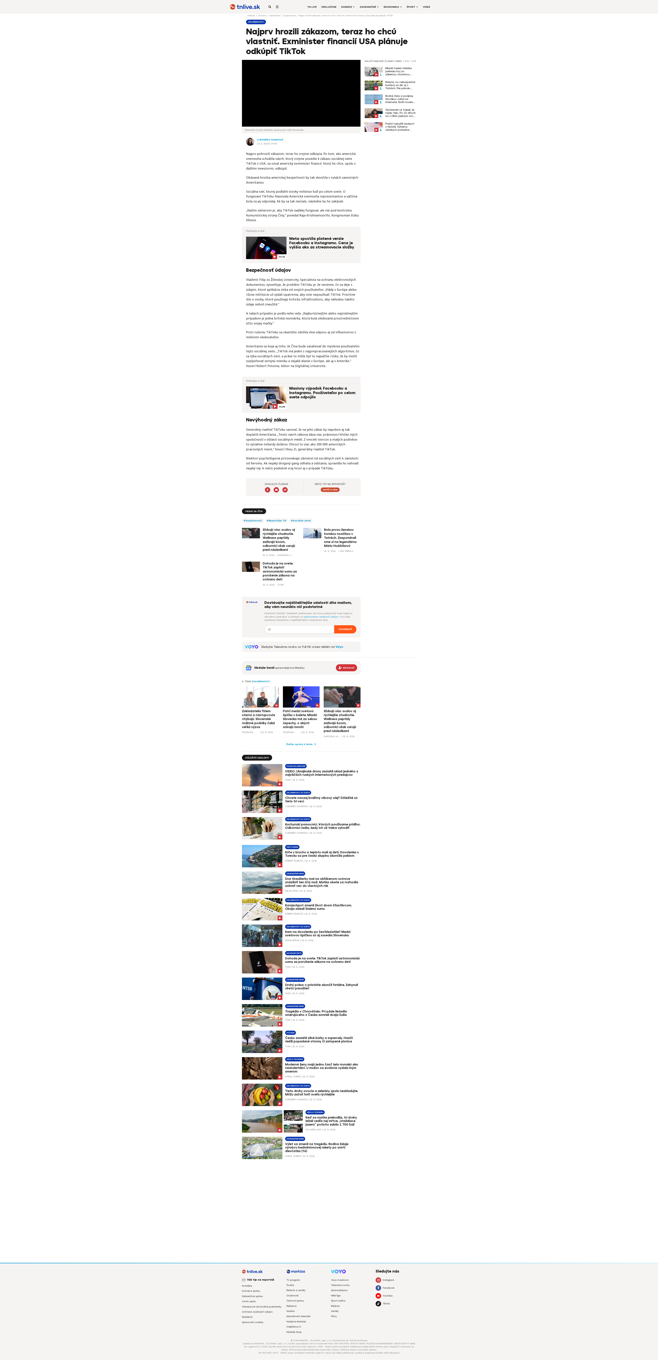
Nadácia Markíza (296, 1321)
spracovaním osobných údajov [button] (321, 616)
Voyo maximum (340, 1280)
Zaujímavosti (289, 15)
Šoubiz (290, 1285)
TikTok (386, 1303)
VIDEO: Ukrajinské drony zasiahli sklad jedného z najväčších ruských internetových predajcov (321, 773)
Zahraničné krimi (295, 874)
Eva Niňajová (313, 1129)
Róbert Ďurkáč (294, 860)
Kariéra (291, 1311)
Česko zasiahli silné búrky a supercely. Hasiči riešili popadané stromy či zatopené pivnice (319, 1039)
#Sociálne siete (301, 520)
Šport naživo (338, 1300)
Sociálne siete (294, 953)
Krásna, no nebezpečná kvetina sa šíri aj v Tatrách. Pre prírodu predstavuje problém (400, 85)
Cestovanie (292, 847)
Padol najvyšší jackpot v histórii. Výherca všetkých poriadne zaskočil (399, 126)
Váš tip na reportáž (260, 1279)
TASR (287, 780)
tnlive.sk (251, 15)
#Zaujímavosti (253, 520)
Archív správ (249, 1301)
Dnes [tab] (398, 61)
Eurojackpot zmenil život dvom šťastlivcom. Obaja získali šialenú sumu (318, 907)
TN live (312, 6)
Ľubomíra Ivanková (270, 139)
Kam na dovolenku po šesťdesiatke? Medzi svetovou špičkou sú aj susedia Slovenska (317, 933)
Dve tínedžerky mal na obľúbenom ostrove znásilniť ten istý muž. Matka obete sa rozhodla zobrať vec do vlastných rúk (321, 882)
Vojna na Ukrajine (296, 766)
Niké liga (336, 1295)
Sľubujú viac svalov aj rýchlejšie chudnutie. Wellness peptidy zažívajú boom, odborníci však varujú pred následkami (279, 540)
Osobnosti (292, 1295)
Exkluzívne (328, 6)
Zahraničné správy (252, 1296)
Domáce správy (251, 1291)
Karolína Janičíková (332, 736)
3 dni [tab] (406, 61)
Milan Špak (291, 891)
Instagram (388, 1280)
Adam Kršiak (292, 940)
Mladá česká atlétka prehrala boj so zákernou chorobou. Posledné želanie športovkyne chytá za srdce (399, 71)
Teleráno (247, 732)
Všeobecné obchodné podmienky (261, 1306)
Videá (426, 6)
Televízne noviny (340, 1285)
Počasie (291, 1033)
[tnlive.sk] (245, 7)
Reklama (291, 1306)
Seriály (335, 1311)
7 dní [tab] (413, 61)
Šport (411, 6)
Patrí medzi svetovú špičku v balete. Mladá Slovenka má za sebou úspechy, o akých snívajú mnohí (300, 719)
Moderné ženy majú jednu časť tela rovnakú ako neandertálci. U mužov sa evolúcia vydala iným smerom (321, 1068)
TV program (293, 1280)
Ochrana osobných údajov (257, 1311)
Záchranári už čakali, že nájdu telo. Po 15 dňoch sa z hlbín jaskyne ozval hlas (400, 113)
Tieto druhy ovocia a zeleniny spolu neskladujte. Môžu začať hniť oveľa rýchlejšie (321, 1092)
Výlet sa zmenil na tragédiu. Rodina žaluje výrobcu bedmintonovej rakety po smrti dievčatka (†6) (316, 1147)
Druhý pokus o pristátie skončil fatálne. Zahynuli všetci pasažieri (321, 986)
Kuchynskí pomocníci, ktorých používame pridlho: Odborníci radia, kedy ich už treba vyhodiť (322, 826)
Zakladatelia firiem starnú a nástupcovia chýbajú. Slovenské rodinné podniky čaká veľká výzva (258, 719)
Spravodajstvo (339, 1290)
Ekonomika (391, 6)
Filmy (334, 1316)
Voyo (339, 647)
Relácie (335, 1306)
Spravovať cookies (252, 1322)
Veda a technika (295, 1059)
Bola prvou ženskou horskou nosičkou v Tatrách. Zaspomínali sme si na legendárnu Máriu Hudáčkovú (340, 538)
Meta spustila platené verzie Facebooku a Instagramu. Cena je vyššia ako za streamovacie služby (321, 243)
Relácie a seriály (296, 1290)
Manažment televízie (298, 1316)
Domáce (346, 6)
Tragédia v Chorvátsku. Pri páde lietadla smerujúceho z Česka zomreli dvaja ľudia (316, 1013)
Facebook (388, 1287)
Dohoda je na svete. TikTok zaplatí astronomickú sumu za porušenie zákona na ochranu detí (280, 571)
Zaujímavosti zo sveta (298, 793)
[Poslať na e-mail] (276, 489)
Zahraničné (368, 6)
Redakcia (247, 1317)
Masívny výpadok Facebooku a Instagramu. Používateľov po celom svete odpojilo (322, 392)
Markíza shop (294, 1332)
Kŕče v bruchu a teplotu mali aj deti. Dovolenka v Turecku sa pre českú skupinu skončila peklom (322, 854)
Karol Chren (293, 1076)
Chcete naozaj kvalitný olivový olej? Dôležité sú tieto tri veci (321, 799)
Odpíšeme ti (294, 1326)
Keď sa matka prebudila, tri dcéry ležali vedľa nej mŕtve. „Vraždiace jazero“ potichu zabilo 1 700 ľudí (331, 1121)
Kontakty (247, 1285)
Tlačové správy (295, 1300)
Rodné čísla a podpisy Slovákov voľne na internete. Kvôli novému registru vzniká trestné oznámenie (399, 99)
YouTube (388, 1295)
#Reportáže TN (276, 520)
